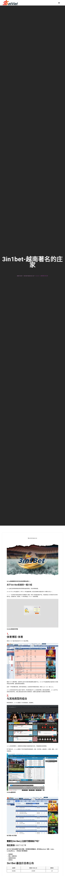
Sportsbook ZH (33, 538)
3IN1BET (9, 594)
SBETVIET (20, 845)
